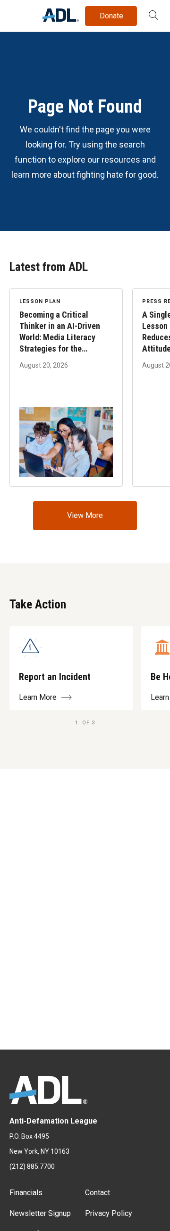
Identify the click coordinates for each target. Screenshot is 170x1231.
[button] (153, 16)
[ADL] (60, 19)
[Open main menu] (18, 14)
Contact (97, 1192)
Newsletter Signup (40, 1213)
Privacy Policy (108, 1213)
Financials (25, 1192)
